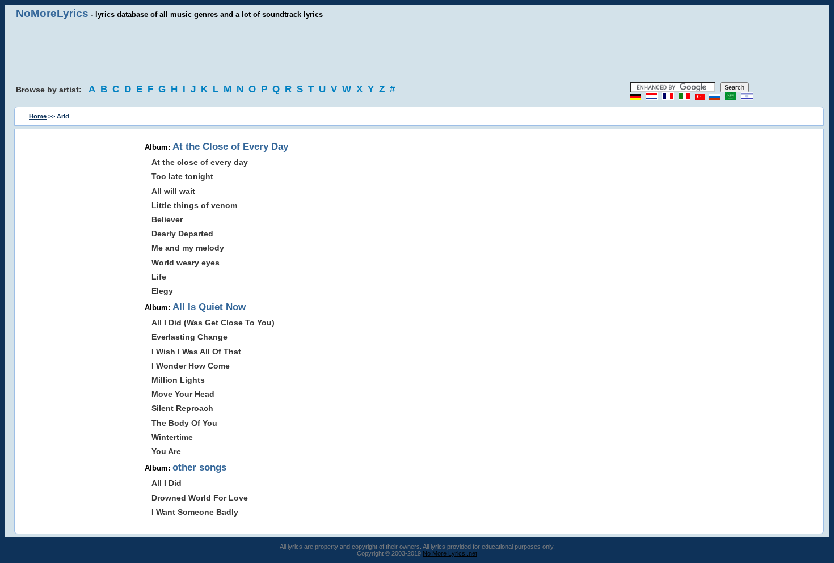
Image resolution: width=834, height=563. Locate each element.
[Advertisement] (417, 51)
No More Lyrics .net (450, 553)
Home (38, 116)
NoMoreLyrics (52, 13)
